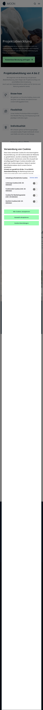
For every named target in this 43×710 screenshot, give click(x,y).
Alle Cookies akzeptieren (21, 211)
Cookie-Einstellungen (21, 223)
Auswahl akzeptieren (21, 217)
